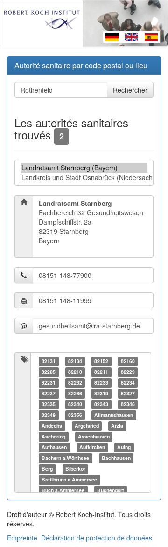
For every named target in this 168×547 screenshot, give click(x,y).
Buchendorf (110, 490)
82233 (101, 382)
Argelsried (87, 425)
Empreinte (22, 537)
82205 (49, 371)
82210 (75, 371)
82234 (128, 382)
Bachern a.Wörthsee (65, 457)
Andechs (52, 425)
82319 (101, 393)
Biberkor (75, 468)
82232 (75, 382)
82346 (128, 404)
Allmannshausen (113, 414)
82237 (49, 393)
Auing (124, 447)
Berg (47, 468)
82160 (128, 361)
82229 (128, 371)
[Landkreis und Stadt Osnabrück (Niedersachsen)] (84, 177)
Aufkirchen (92, 447)
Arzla (117, 425)
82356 (75, 414)
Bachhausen (116, 457)
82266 (75, 393)
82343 (101, 404)
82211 (101, 371)
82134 (75, 361)
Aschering (53, 436)
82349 (49, 414)
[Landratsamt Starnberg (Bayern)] (84, 168)
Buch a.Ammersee (63, 490)
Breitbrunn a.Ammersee (69, 479)
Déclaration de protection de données (96, 537)
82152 (101, 361)
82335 (49, 404)
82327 (128, 393)
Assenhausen (94, 436)
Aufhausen (54, 447)
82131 (49, 361)
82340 (75, 404)
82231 (49, 382)
